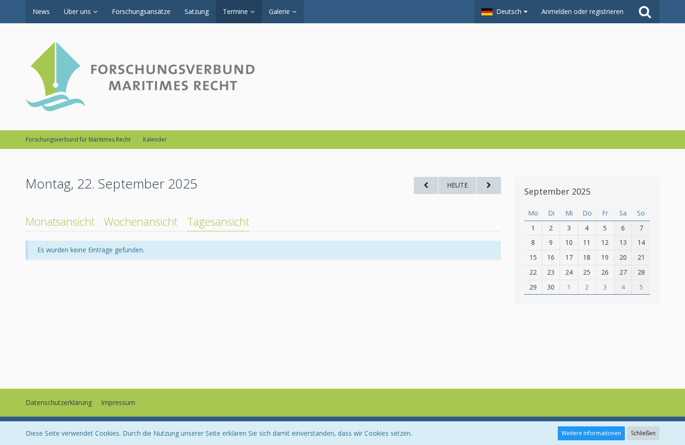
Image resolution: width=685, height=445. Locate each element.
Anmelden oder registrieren (582, 11)
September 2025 (557, 191)
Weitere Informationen (591, 433)
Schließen (643, 433)
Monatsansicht (60, 221)
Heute (457, 185)
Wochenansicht (141, 221)
